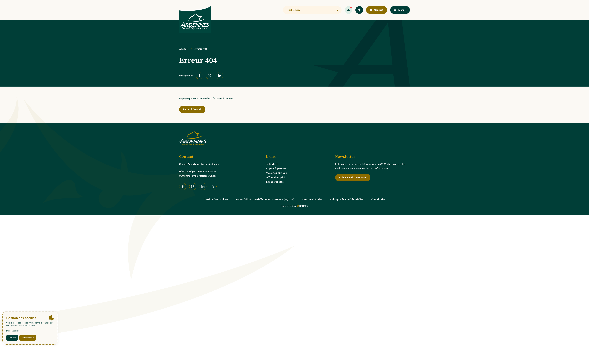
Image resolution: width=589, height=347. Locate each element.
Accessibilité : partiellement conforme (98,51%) (264, 199)
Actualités (272, 164)
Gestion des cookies (216, 199)
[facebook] (199, 75)
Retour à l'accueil (192, 109)
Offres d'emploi (275, 177)
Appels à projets (276, 168)
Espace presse (275, 181)
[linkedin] (219, 75)
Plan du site (378, 199)
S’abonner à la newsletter (353, 177)
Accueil (183, 48)
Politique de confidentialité (346, 199)
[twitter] (209, 75)
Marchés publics (276, 172)
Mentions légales (311, 199)
